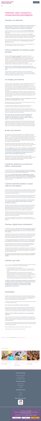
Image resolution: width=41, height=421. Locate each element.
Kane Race (10, 59)
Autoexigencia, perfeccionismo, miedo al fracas (19, 363)
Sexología (20, 387)
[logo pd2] (8, 1)
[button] (2, 358)
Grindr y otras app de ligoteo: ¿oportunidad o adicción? (33, 362)
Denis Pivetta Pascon (6, 337)
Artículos (20, 392)
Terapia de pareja (20, 385)
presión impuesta (17, 275)
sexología (18, 337)
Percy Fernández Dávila (9, 264)
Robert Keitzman (31, 87)
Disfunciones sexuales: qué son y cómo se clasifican (7, 362)
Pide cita (20, 395)
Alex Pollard (10, 136)
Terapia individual (21, 383)
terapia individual (22, 337)
